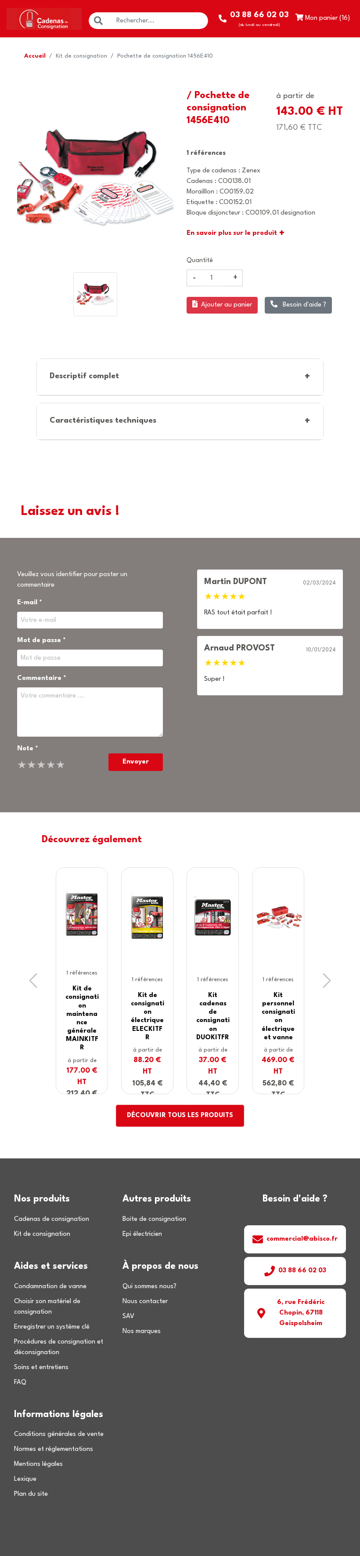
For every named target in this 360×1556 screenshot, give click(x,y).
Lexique (25, 1479)
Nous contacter (145, 1301)
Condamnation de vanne (50, 1286)
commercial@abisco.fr (302, 1239)
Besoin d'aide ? (303, 305)
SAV (128, 1316)
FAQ (20, 1382)
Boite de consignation (154, 1219)
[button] (33, 980)
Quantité (200, 260)
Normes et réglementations (53, 1449)
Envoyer (135, 762)
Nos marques (141, 1331)
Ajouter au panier (226, 305)
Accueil (35, 56)
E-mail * (29, 602)
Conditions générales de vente (59, 1434)
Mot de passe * (41, 640)
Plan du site (31, 1494)
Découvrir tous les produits (180, 1115)
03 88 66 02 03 (302, 1270)
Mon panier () (326, 18)
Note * (27, 748)
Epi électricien (142, 1234)
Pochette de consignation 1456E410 (165, 56)
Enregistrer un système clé (52, 1327)
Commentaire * (41, 678)
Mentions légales (38, 1464)
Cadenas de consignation (51, 1219)
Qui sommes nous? (149, 1286)
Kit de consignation (81, 56)
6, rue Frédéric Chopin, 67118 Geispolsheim (300, 1313)
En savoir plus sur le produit (236, 233)
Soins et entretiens (41, 1367)
